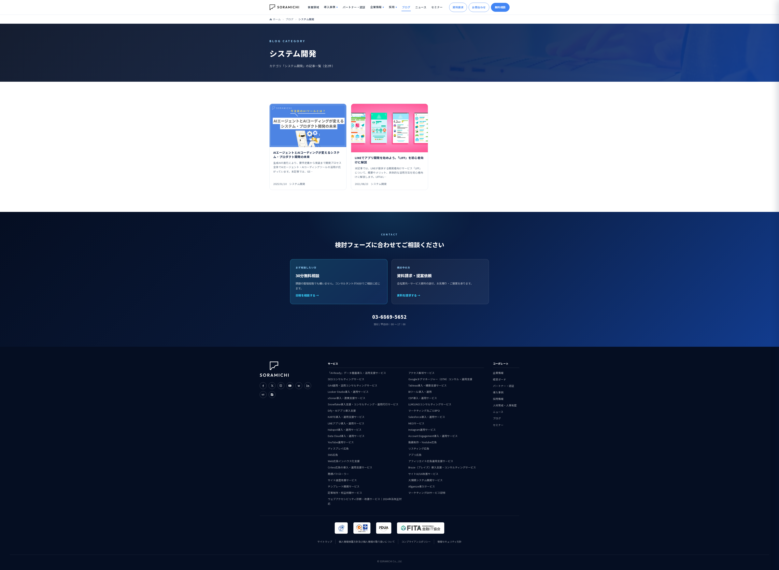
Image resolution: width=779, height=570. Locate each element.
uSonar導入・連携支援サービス (346, 398)
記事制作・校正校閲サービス (345, 493)
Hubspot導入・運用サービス (345, 430)
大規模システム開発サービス (425, 480)
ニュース (420, 7)
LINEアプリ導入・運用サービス (346, 423)
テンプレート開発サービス (343, 486)
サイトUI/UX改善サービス (423, 474)
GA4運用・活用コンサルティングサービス (352, 385)
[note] (272, 394)
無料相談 (500, 7)
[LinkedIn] (307, 385)
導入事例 (329, 7)
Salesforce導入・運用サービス (426, 417)
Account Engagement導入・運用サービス (433, 436)
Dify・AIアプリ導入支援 (342, 410)
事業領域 (313, 7)
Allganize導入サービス (421, 486)
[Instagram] (281, 385)
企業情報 (376, 7)
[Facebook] (263, 385)
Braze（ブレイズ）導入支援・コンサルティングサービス (442, 467)
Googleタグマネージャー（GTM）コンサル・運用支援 (440, 379)
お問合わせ (479, 7)
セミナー (437, 7)
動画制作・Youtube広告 (422, 442)
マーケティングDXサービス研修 (426, 493)
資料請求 (458, 7)
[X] (272, 385)
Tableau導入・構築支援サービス (427, 385)
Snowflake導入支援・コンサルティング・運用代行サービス (363, 404)
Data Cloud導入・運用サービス (346, 436)
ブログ (406, 7)
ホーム (277, 19)
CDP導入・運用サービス (422, 398)
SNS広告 (333, 455)
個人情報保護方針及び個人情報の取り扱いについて (367, 541)
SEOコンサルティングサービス (346, 379)
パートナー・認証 (354, 7)
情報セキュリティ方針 (449, 541)
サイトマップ (324, 541)
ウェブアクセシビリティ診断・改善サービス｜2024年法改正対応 (365, 501)
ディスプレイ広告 (338, 448)
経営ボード (499, 379)
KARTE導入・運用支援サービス (346, 417)
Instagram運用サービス (422, 430)
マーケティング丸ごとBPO (424, 410)
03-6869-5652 (389, 316)
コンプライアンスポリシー (416, 541)
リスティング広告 (418, 448)
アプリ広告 (415, 455)
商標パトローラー (338, 474)
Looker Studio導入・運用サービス (348, 392)
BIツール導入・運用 (420, 392)
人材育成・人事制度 (505, 405)
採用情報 (498, 399)
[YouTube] (289, 385)
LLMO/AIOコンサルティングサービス (429, 404)
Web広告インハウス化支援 (344, 461)
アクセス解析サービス (421, 373)
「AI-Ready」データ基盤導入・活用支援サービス (357, 373)
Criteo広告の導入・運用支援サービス (350, 467)
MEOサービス (416, 423)
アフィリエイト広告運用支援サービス (430, 461)
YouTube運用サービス (341, 442)
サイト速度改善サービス (342, 480)
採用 (392, 7)
